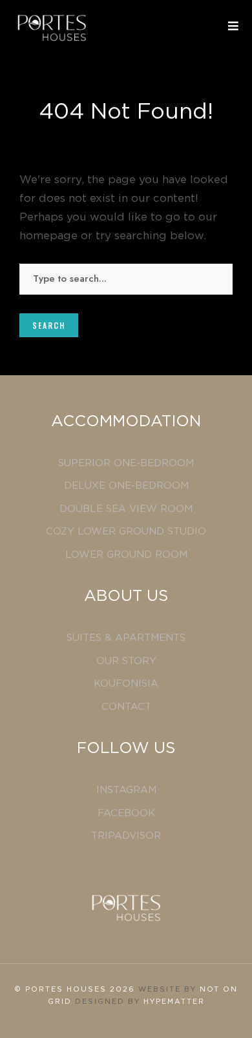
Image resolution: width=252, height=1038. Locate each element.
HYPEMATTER (174, 1001)
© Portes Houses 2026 (76, 989)
